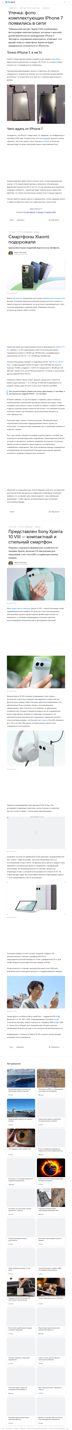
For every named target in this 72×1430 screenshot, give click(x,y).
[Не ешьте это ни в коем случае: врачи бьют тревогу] (21, 1202)
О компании (9, 1428)
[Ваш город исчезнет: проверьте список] (51, 1381)
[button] (21, 102)
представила (16, 608)
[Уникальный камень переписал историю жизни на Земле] (51, 1113)
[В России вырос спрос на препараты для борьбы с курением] (21, 1381)
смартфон (27, 608)
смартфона (55, 59)
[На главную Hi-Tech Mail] (11, 2)
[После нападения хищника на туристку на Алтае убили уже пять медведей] (51, 1143)
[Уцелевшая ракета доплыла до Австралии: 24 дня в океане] (21, 1083)
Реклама (16, 1428)
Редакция (23, 1428)
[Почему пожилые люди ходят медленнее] (21, 1351)
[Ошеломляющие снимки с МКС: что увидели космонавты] (51, 1262)
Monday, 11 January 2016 (47, 212)
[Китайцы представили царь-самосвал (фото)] (21, 1411)
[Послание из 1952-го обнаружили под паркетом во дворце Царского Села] (51, 1083)
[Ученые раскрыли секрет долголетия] (21, 1232)
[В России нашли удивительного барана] (51, 1232)
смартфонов (47, 298)
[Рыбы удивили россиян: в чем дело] (21, 1262)
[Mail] (6, 2)
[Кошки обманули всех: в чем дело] (51, 1292)
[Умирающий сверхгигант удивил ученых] (21, 1113)
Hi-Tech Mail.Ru (29, 212)
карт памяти (43, 720)
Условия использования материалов (37, 1428)
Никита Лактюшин (20, 252)
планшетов (58, 298)
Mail (3, 1428)
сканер (46, 141)
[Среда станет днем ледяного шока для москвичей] (51, 1351)
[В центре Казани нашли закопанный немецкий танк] (51, 1202)
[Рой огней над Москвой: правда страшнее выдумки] (21, 1322)
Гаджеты (36, 232)
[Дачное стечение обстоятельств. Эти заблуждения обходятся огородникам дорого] (51, 1411)
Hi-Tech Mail (28, 232)
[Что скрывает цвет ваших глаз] (21, 1143)
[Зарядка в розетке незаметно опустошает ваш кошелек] (21, 1292)
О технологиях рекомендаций (57, 1428)
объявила (17, 298)
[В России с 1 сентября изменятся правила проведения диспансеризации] (21, 1172)
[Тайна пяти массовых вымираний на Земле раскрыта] (51, 1172)
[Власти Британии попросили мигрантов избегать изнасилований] (51, 1322)
